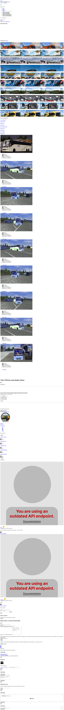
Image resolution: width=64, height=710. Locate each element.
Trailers (2, 133)
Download (2, 44)
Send (1, 639)
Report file (7, 411)
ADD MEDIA (2, 680)
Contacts (3, 10)
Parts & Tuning (3, 126)
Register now (7, 1)
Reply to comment (3, 533)
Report (2, 618)
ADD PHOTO (3, 702)
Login (1, 0)
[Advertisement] (9, 32)
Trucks (2, 131)
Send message (2, 425)
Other (2, 125)
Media (3, 9)
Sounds (2, 128)
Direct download (3, 410)
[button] (2, 427)
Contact (6, 654)
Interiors (2, 121)
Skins (2, 130)
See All (6, 40)
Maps (2, 123)
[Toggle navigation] (5, 2)
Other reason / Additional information (6, 634)
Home (3, 8)
